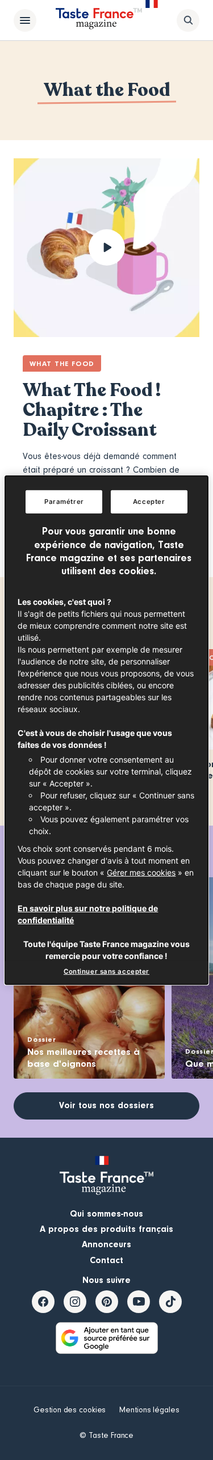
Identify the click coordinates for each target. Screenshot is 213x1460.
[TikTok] (170, 1301)
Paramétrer (64, 501)
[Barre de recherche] (188, 20)
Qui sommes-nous (106, 1214)
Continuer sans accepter (106, 971)
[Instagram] (75, 1301)
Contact (106, 1260)
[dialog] (106, 730)
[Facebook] (43, 1301)
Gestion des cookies (70, 1410)
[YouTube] (138, 1301)
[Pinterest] (106, 1301)
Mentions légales (149, 1410)
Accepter (149, 501)
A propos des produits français (106, 1229)
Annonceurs (106, 1244)
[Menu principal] (25, 20)
